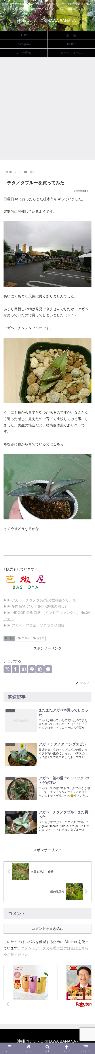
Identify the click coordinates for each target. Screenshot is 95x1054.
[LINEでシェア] (32, 669)
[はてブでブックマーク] (23, 669)
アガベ (26, 638)
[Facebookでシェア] (15, 669)
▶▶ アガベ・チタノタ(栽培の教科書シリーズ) (40, 600)
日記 (11, 638)
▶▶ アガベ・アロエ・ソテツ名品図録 (34, 625)
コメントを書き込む (47, 928)
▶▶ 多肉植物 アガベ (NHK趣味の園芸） (36, 606)
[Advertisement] (47, 109)
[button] (40, 669)
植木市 (40, 638)
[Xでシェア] (7, 669)
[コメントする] (48, 669)
